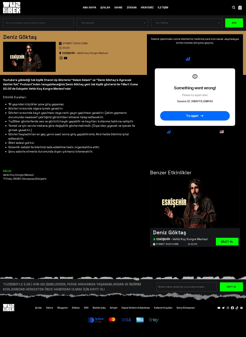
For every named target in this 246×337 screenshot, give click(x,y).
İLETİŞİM (163, 7)
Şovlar (38, 307)
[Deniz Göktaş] (195, 211)
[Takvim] (240, 7)
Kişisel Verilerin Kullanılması (136, 307)
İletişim (113, 307)
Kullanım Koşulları (163, 307)
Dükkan (76, 307)
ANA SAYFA (89, 7)
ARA (234, 22)
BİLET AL (227, 241)
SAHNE (118, 7)
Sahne (49, 307)
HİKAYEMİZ (147, 7)
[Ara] (234, 7)
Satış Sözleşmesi (186, 307)
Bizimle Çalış (99, 307)
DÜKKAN (132, 7)
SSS (86, 307)
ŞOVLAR (105, 7)
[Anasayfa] (11, 7)
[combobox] (36, 23)
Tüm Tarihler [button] (161, 22)
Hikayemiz (62, 307)
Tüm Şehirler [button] (87, 22)
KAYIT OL (231, 286)
